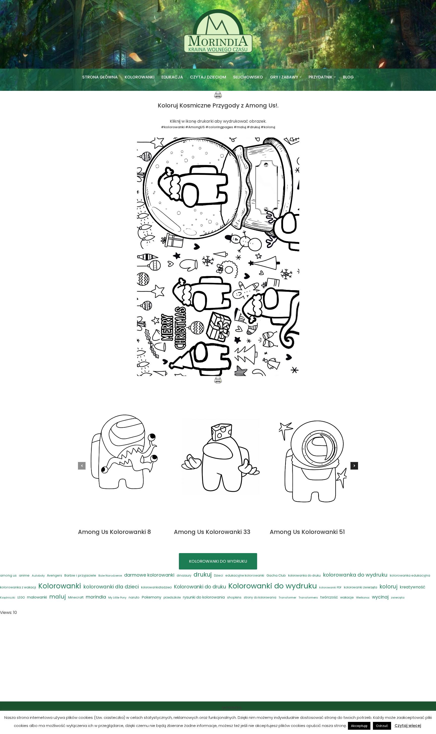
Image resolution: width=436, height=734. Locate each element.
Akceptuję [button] (359, 725)
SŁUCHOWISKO (248, 77)
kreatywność (412, 587)
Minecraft (76, 597)
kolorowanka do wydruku (355, 574)
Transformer (287, 597)
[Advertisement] (218, 658)
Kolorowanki (59, 586)
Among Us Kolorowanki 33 (212, 532)
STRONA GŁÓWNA (100, 77)
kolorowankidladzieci (156, 587)
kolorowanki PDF (330, 587)
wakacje (347, 597)
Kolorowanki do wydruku (272, 586)
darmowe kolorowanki (149, 575)
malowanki (37, 597)
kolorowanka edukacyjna (410, 575)
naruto (134, 597)
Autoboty (38, 576)
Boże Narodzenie (110, 576)
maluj (57, 597)
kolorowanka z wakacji (18, 587)
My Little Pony (117, 598)
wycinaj (380, 597)
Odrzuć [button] (382, 725)
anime (24, 575)
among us (8, 575)
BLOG (348, 77)
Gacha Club (276, 575)
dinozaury (184, 576)
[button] (300, 77)
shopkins (234, 597)
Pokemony (151, 597)
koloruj (388, 586)
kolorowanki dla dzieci (111, 586)
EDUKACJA (172, 77)
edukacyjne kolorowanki (244, 575)
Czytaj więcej (408, 725)
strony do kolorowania (260, 597)
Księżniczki (7, 598)
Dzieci (218, 575)
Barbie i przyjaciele (80, 575)
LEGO (21, 597)
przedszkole (172, 597)
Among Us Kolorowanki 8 (114, 532)
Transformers (308, 597)
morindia (96, 597)
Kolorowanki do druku (200, 586)
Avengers (54, 575)
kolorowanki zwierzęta (360, 587)
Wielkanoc (363, 598)
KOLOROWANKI (139, 77)
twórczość (329, 597)
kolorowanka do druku (304, 576)
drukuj (203, 574)
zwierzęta (397, 597)
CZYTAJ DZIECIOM (208, 77)
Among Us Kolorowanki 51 (307, 532)
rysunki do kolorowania (204, 597)
